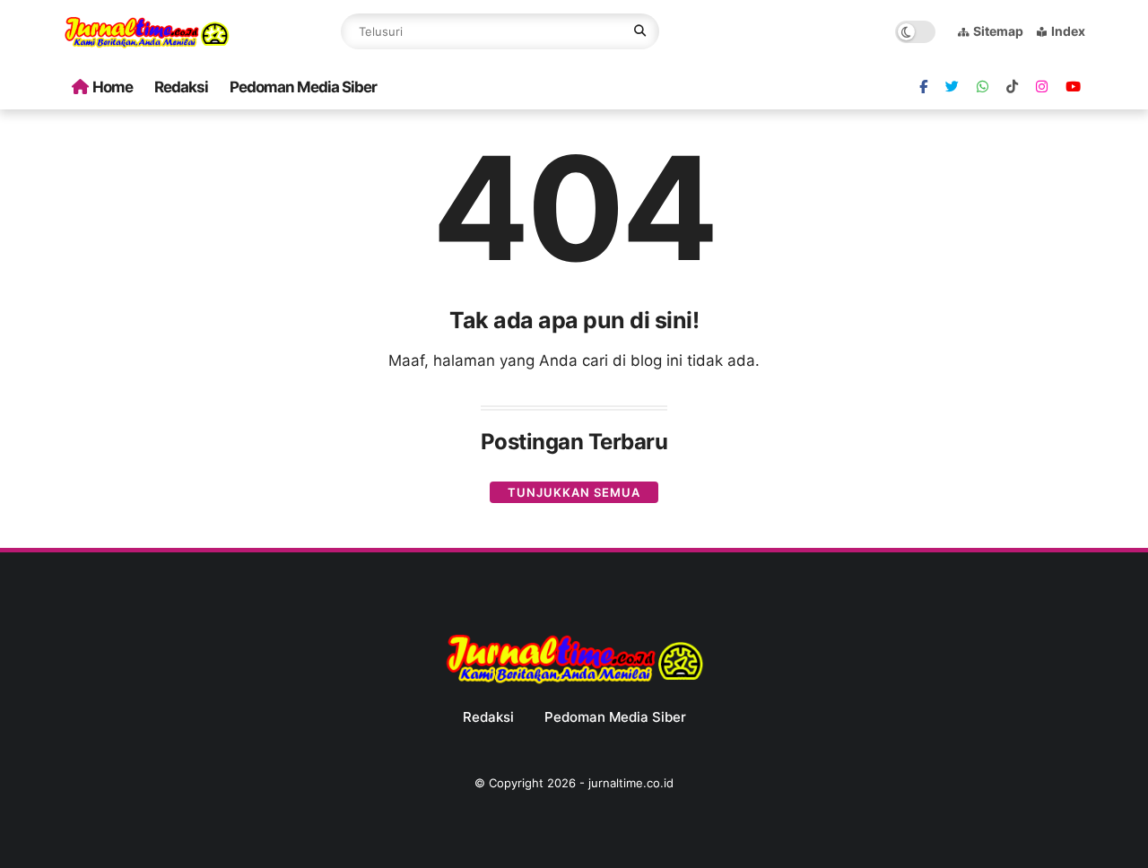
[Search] (640, 31)
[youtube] (1073, 87)
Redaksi (181, 87)
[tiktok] (1012, 87)
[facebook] (923, 87)
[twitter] (952, 87)
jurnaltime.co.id (631, 783)
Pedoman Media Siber (303, 87)
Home (112, 87)
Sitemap (998, 31)
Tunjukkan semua (574, 492)
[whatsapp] (982, 87)
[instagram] (1042, 87)
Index (1068, 31)
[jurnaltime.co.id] (146, 45)
